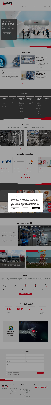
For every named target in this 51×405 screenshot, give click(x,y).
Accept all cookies (35, 208)
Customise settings (15, 208)
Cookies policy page (27, 205)
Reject (25, 208)
